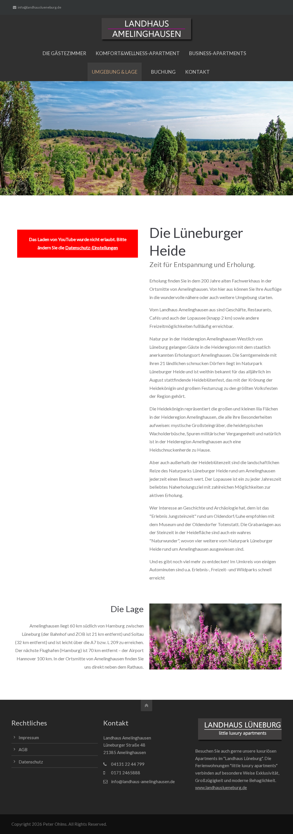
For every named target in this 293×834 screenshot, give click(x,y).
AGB (23, 749)
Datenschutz (31, 761)
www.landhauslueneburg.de (221, 787)
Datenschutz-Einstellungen (91, 247)
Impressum (29, 737)
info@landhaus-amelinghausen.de (143, 781)
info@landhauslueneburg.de (39, 7)
